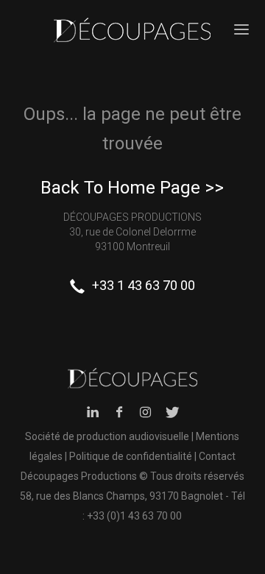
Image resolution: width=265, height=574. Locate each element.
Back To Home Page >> (132, 187)
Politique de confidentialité (130, 456)
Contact (217, 456)
